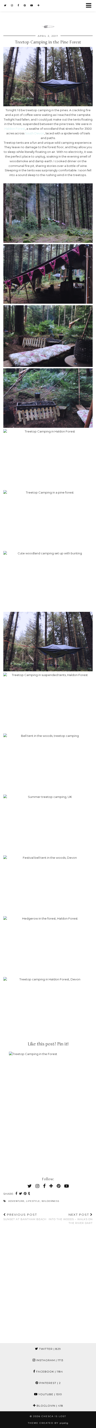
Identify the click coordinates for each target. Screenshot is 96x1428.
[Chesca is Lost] (48, 14)
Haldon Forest (14, 128)
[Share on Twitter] (20, 1194)
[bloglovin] (39, 5)
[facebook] (18, 5)
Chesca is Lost (54, 1416)
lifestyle (33, 1201)
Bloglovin (49, 1405)
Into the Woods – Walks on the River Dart (71, 1219)
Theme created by (48, 1423)
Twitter (49, 1348)
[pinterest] (25, 5)
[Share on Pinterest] (25, 1194)
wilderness (50, 1201)
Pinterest (49, 1383)
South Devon (34, 133)
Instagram (49, 1360)
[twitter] (5, 5)
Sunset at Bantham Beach (24, 1217)
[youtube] (31, 5)
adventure (16, 1201)
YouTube (50, 1394)
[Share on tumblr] (29, 1194)
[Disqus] (48, 1286)
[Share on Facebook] (16, 1194)
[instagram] (12, 5)
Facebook (49, 1371)
